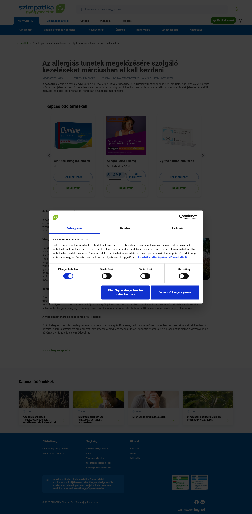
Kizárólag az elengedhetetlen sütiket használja (125, 292)
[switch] (107, 276)
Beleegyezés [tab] (74, 228)
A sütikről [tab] (177, 228)
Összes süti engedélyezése (175, 292)
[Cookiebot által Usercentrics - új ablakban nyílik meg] (184, 217)
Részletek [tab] (126, 228)
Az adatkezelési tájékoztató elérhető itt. (163, 257)
